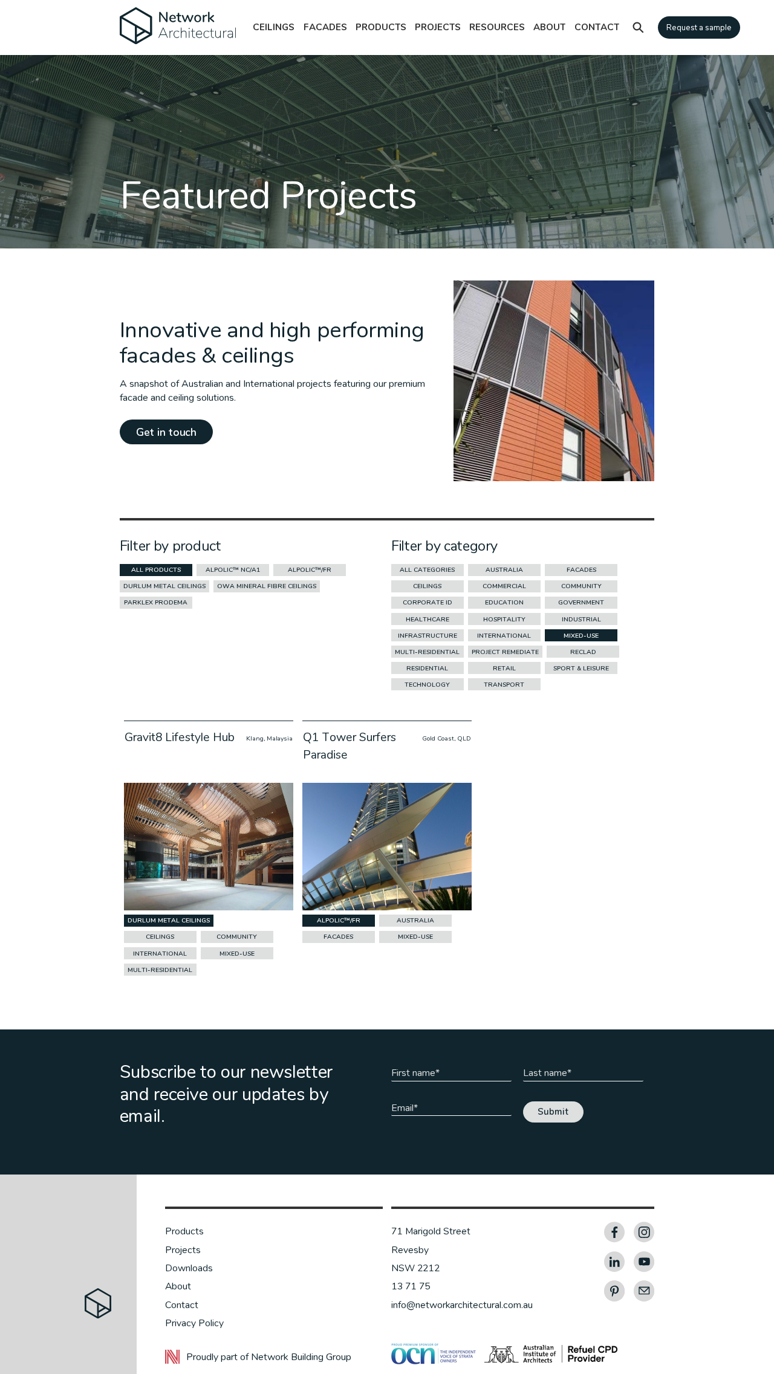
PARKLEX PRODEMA (155, 602)
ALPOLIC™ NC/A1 (233, 569)
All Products (156, 569)
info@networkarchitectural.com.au (462, 1305)
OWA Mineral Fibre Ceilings (266, 586)
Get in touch (166, 432)
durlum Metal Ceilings (164, 586)
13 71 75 (411, 1286)
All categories (427, 569)
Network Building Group (301, 1357)
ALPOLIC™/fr (309, 569)
